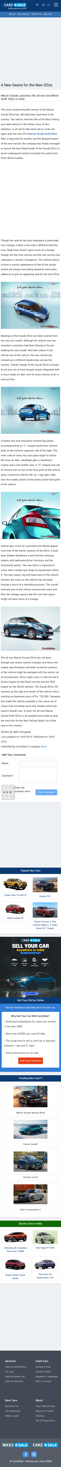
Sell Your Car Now (30, 1061)
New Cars (48, 14)
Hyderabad (52, 1376)
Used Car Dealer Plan (15, 1376)
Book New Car (11, 1406)
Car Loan (9, 1371)
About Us (40, 1411)
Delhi (38, 1381)
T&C (37, 1420)
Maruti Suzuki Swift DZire (43, 134)
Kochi (48, 1371)
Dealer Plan (37, 14)
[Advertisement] (30, 49)
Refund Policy (48, 1406)
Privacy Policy (48, 1420)
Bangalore (40, 1376)
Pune (48, 1366)
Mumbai (39, 1366)
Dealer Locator (12, 1415)
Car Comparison (12, 1411)
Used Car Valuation (14, 1381)
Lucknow (47, 1381)
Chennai (39, 1371)
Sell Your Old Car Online (30, 1000)
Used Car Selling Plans (15, 1366)
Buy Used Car (23, 14)
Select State (37, 5)
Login (47, 5)
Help (38, 1406)
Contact (50, 1411)
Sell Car (12, 14)
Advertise (40, 1415)
